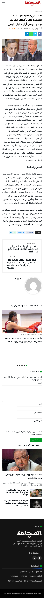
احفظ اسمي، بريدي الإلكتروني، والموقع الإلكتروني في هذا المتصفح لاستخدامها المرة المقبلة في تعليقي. (22, 433)
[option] (22, 326)
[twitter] (35, 34)
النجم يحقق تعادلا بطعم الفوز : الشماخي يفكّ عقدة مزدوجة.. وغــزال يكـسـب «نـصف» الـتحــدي (21, 262)
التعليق (39, 383)
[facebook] (40, 34)
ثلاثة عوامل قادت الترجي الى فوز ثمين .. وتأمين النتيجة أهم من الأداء (23, 248)
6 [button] (17, 365)
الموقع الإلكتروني (38, 421)
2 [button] (24, 365)
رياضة (5, 331)
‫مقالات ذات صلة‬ (36, 306)
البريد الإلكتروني (37, 412)
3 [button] (22, 365)
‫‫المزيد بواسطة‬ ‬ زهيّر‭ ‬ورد (20, 306)
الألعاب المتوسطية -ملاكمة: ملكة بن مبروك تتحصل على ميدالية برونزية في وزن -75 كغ (23, 340)
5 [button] (19, 365)
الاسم (40, 404)
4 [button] (21, 365)
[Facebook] (39, 558)
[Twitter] (34, 558)
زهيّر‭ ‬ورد (35, 29)
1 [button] (26, 365)
